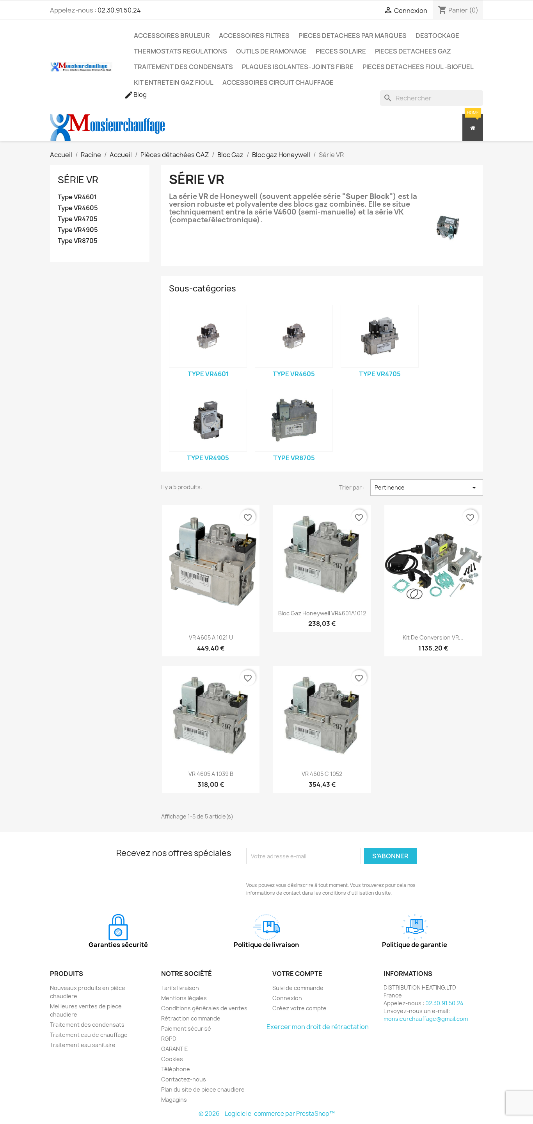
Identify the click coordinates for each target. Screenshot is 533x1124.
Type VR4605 (78, 208)
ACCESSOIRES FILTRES (254, 35)
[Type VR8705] (294, 420)
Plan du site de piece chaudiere (203, 1089)
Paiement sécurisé (186, 1028)
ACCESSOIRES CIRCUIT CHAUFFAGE (278, 82)
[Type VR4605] (294, 336)
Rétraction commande (190, 1018)
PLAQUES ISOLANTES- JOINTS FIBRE (298, 67)
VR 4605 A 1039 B (210, 773)
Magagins (174, 1099)
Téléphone (175, 1069)
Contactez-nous (183, 1079)
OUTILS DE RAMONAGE (271, 51)
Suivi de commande (297, 988)
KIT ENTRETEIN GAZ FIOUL (173, 82)
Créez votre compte (299, 1008)
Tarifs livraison (180, 988)
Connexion (287, 998)
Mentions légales (184, 998)
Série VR (78, 179)
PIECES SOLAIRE (341, 51)
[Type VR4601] (208, 336)
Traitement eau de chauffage (89, 1034)
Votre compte (297, 973)
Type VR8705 (78, 241)
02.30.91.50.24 (119, 10)
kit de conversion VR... (433, 637)
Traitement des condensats (87, 1024)
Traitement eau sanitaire (82, 1045)
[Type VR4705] (380, 336)
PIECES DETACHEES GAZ (413, 51)
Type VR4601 (77, 197)
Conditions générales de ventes (204, 1008)
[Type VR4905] (208, 420)
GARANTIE (174, 1049)
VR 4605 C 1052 (322, 773)
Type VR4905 (78, 230)
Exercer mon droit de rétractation (317, 1026)
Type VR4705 (78, 219)
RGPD (168, 1038)
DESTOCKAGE (437, 35)
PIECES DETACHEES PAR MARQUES (352, 35)
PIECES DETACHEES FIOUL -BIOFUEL (418, 67)
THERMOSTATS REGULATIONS (180, 51)
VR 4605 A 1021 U (211, 637)
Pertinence (427, 487)
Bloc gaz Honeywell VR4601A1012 (322, 613)
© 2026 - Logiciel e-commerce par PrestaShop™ (267, 1114)
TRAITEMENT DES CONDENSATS (183, 67)
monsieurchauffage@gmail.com (426, 1018)
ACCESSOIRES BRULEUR (172, 35)
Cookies (172, 1059)
